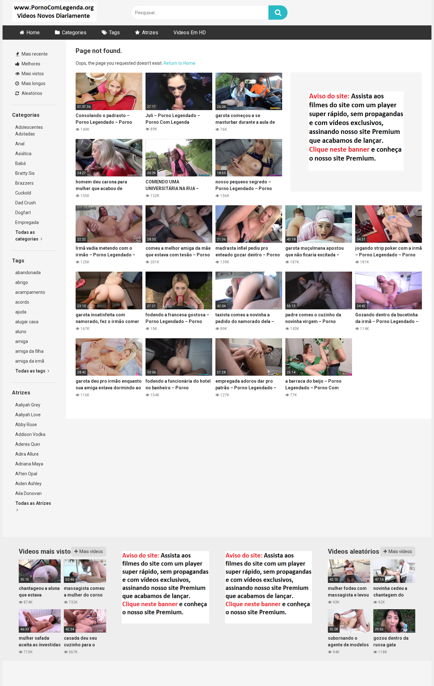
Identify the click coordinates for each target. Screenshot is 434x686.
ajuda (20, 311)
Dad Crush (25, 202)
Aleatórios (31, 93)
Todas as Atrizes (33, 503)
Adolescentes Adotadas (29, 130)
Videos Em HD (189, 33)
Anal (19, 143)
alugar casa (26, 321)
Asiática (23, 153)
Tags (114, 33)
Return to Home (179, 63)
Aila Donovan (28, 493)
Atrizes (150, 33)
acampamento (30, 292)
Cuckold (23, 192)
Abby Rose (26, 424)
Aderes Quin (27, 444)
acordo (22, 302)
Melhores (30, 63)
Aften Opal (26, 473)
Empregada (27, 222)
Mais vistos (32, 73)
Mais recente (34, 53)
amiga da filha (29, 351)
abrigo (21, 282)
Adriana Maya (29, 463)
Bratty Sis (25, 173)
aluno (20, 331)
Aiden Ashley (28, 483)
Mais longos (33, 83)
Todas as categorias (27, 235)
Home (33, 33)
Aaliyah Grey (27, 404)
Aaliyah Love (28, 414)
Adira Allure (27, 454)
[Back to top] (412, 666)
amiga (21, 341)
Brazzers (24, 183)
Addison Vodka (30, 434)
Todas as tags (30, 370)
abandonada (28, 272)
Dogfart (23, 212)
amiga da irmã (29, 361)
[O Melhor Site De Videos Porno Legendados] (54, 12)
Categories (74, 33)
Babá (20, 163)
